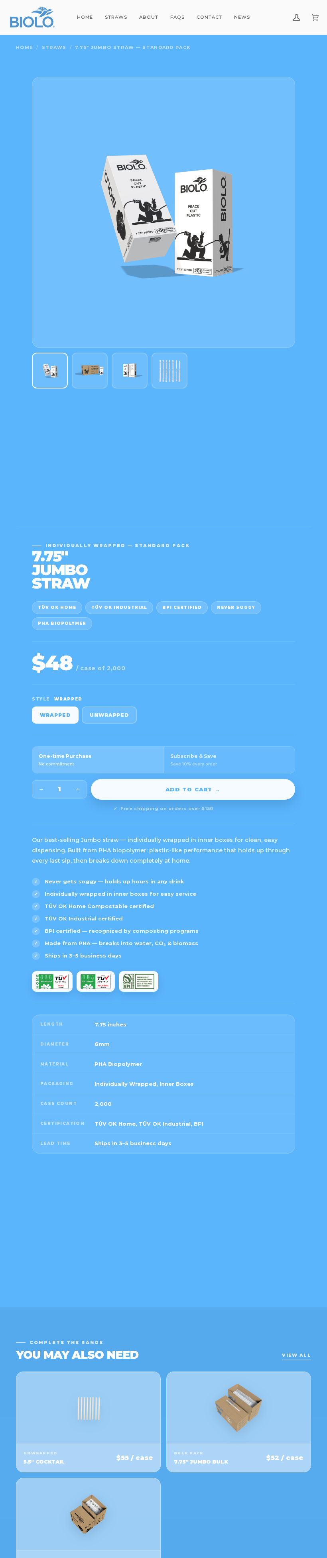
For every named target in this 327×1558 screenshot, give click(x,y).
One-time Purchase (65, 759)
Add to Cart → (193, 789)
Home (24, 47)
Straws (54, 47)
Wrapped (55, 715)
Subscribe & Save (193, 759)
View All (296, 1355)
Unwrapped (109, 715)
